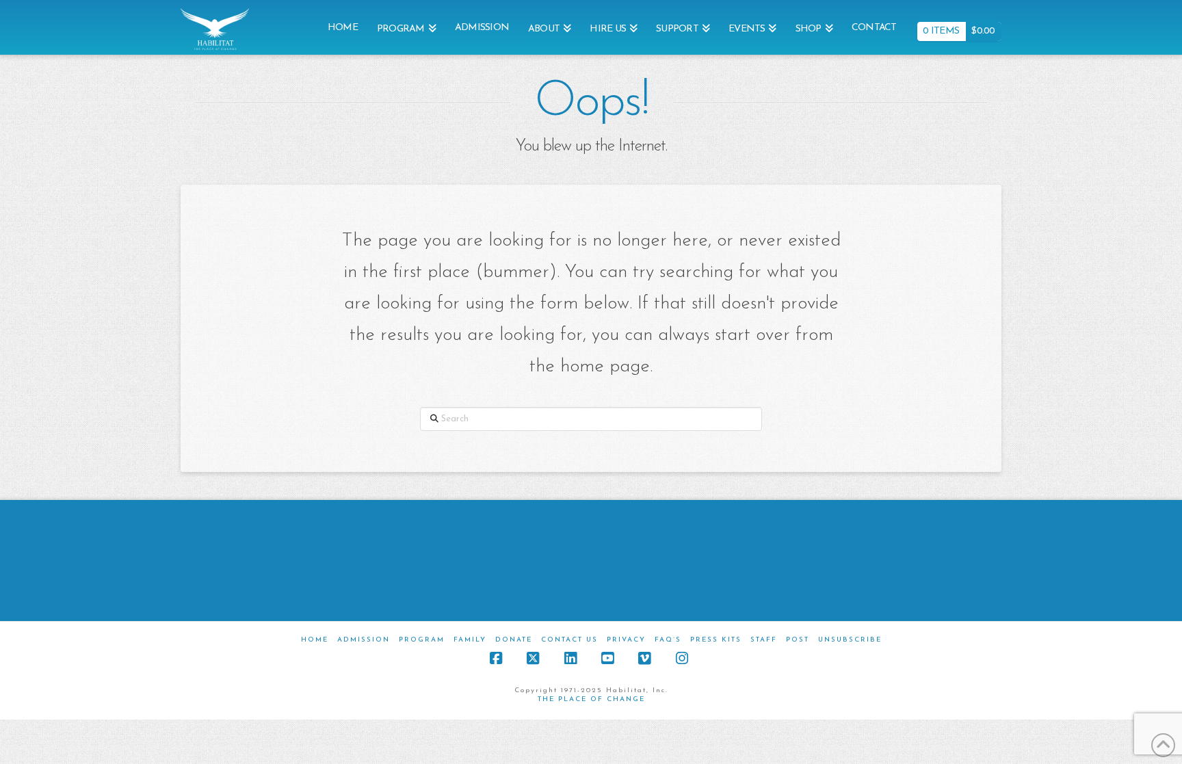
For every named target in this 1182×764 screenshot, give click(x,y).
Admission (363, 640)
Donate (513, 640)
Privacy (626, 640)
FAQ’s (668, 640)
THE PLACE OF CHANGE (591, 699)
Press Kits (715, 640)
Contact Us (569, 640)
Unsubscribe (850, 640)
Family (470, 640)
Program (422, 640)
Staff (763, 640)
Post (797, 640)
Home (314, 640)
